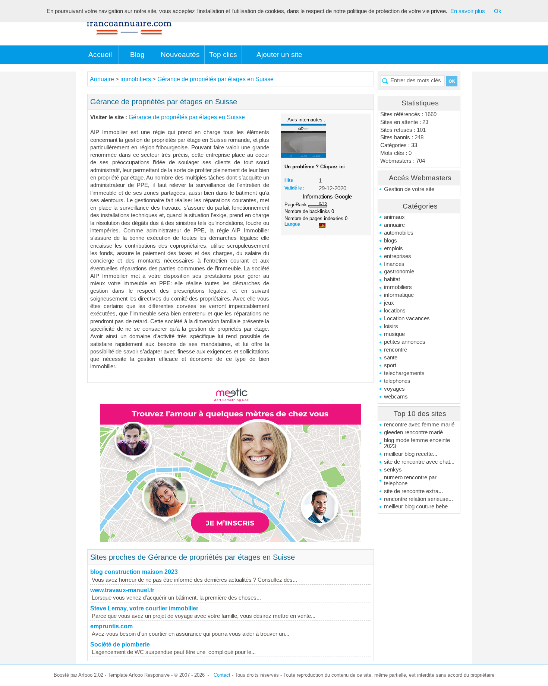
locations (395, 311)
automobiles (398, 233)
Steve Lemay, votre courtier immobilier (144, 608)
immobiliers (398, 287)
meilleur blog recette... (410, 454)
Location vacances (407, 318)
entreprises (397, 256)
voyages (394, 389)
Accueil (100, 54)
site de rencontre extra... (413, 491)
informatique (399, 295)
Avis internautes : (306, 119)
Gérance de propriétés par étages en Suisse (215, 79)
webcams (396, 397)
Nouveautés (180, 54)
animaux (394, 217)
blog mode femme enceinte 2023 (417, 443)
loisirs (391, 326)
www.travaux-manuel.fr (122, 590)
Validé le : (294, 188)
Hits (288, 180)
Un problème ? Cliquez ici (314, 166)
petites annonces (404, 342)
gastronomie (399, 271)
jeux (389, 303)
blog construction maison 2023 (134, 572)
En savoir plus (467, 11)
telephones (397, 381)
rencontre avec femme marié (419, 425)
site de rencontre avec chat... (419, 462)
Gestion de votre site (409, 189)
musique (394, 334)
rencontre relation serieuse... (418, 499)
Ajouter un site (279, 54)
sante (390, 358)
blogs (390, 241)
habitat (392, 279)
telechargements (404, 373)
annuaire (394, 225)
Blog (137, 54)
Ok (497, 11)
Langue (292, 224)
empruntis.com (111, 626)
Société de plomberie (120, 644)
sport (390, 365)
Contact (222, 675)
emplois (393, 248)
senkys (393, 470)
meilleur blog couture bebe (416, 506)
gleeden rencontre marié (413, 432)
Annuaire (102, 79)
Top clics (223, 54)
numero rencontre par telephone (410, 480)
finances (394, 264)
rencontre (395, 350)
